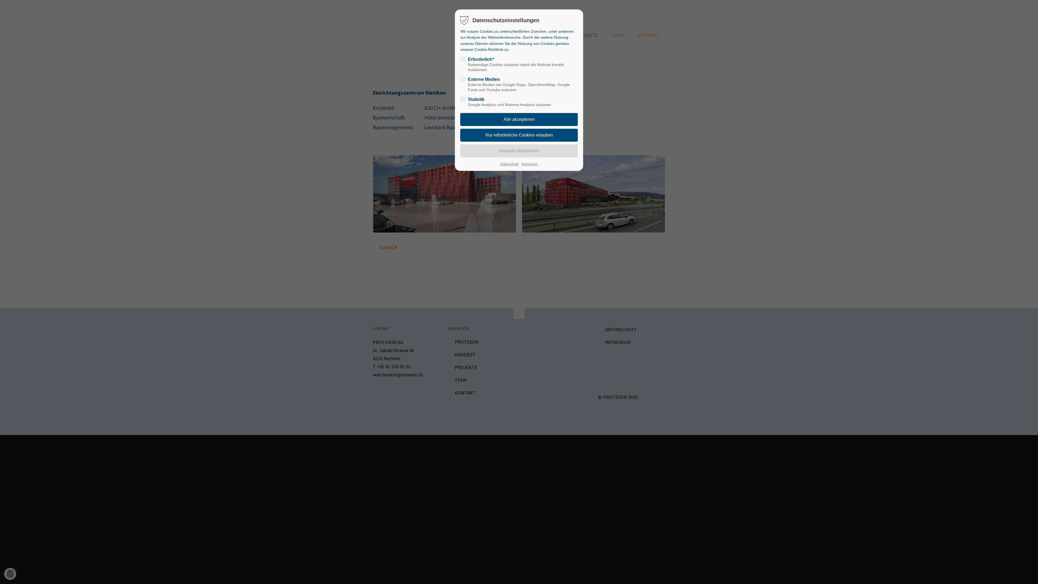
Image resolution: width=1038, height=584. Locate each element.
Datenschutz (509, 164)
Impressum (529, 164)
